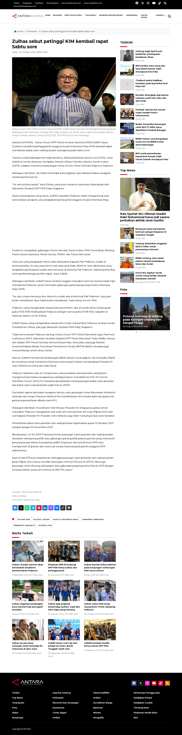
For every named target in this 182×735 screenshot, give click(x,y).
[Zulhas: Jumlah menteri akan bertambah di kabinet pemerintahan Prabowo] (28, 551)
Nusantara (17, 717)
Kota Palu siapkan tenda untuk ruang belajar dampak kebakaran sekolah (151, 276)
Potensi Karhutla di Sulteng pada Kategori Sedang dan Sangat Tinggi (143, 320)
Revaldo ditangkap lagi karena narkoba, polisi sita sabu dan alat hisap (152, 98)
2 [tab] (140, 332)
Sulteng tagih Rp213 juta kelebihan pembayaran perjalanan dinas (149, 54)
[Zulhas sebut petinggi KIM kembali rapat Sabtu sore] (145, 194)
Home (20, 31)
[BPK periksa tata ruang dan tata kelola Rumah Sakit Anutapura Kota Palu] (127, 70)
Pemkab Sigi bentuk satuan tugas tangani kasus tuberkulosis (151, 112)
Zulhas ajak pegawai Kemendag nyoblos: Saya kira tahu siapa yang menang (64, 607)
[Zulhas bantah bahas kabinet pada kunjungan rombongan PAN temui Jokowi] (100, 551)
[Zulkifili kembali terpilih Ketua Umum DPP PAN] (100, 629)
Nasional (97, 707)
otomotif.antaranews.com (25, 6)
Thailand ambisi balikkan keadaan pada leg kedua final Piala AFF (151, 83)
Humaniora (131, 15)
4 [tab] (149, 332)
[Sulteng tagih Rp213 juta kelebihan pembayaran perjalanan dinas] (127, 55)
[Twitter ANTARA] (142, 3)
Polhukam (90, 15)
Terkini (16, 3)
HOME (47, 15)
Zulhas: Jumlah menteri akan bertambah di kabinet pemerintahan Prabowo (27, 567)
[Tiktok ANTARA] (159, 3)
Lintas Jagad (144, 16)
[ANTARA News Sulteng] (28, 16)
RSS (136, 717)
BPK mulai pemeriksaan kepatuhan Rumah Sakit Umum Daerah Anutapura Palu (152, 156)
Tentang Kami (52, 3)
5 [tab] (153, 332)
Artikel (56, 717)
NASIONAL (57, 15)
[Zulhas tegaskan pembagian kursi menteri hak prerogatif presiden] (28, 590)
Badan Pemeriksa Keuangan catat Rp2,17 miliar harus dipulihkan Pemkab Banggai (151, 127)
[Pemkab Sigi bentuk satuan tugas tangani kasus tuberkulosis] (127, 113)
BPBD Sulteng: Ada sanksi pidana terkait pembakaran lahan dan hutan (150, 261)
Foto (123, 289)
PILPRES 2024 (45, 525)
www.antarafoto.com (93, 3)
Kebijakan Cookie (143, 702)
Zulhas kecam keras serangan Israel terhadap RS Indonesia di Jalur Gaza (27, 646)
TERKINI (126, 42)
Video (15, 712)
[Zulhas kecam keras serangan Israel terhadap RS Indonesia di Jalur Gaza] (28, 629)
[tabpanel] (145, 313)
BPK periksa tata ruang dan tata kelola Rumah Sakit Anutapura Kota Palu (150, 69)
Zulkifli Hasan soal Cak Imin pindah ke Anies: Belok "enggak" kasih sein (62, 646)
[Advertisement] (64, 225)
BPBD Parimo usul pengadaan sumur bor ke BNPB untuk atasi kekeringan (152, 142)
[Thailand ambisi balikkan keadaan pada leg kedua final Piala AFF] (127, 84)
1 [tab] (136, 332)
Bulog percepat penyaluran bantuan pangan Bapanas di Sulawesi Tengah (151, 232)
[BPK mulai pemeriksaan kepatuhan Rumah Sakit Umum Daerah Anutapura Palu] (127, 157)
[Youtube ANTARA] (154, 3)
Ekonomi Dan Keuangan (110, 15)
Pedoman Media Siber (145, 712)
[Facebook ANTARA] (137, 3)
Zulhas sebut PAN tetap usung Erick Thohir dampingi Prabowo (99, 607)
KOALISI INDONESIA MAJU (65, 519)
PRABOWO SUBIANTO (24, 525)
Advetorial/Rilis (101, 693)
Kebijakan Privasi (143, 697)
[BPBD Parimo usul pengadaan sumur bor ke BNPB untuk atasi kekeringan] (127, 143)
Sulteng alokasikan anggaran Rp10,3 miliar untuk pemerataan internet (151, 246)
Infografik (98, 717)
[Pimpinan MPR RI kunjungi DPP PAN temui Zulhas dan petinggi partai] (64, 551)
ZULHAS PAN (23, 519)
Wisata (97, 712)
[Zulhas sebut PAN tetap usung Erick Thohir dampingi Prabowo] (100, 590)
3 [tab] (145, 332)
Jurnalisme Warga (102, 702)
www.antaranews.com (71, 3)
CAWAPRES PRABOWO (93, 519)
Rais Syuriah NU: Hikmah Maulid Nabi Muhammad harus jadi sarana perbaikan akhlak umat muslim (144, 217)
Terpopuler (27, 3)
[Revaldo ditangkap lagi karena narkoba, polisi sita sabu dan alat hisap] (127, 99)
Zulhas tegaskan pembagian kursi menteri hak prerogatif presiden (27, 607)
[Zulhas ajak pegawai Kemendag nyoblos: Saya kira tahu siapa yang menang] (64, 590)
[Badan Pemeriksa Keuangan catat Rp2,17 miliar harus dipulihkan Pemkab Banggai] (127, 128)
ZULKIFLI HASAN (41, 519)
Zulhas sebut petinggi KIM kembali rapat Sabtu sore (68, 31)
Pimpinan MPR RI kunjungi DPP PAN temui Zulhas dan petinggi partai (62, 567)
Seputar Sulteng (73, 15)
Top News (39, 3)
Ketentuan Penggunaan (147, 693)
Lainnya (160, 15)
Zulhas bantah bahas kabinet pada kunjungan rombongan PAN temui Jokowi (100, 567)
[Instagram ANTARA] (148, 3)
